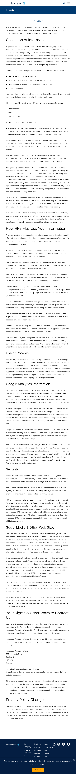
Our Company (27, 745)
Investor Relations (27, 751)
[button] (68, 3)
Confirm (38, 770)
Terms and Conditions (48, 756)
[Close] (74, 760)
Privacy (10, 10)
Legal (46, 744)
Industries (37, 747)
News (26, 756)
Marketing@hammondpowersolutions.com (23, 669)
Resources (38, 750)
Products (37, 744)
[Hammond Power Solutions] (18, 3)
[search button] (64, 3)
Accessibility (48, 747)
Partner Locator (37, 755)
